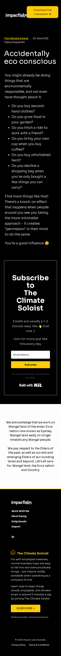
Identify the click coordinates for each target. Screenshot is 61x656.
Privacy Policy (19, 645)
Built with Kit (30, 385)
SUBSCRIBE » (25, 608)
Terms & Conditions (39, 645)
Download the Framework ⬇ (43, 12)
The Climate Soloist (16, 38)
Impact (16, 526)
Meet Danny (19, 516)
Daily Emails (19, 521)
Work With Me (20, 511)
